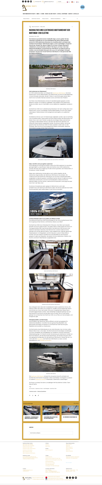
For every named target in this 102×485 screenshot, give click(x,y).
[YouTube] (76, 478)
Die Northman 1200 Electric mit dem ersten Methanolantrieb (50, 417)
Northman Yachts (36, 18)
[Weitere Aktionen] (72, 26)
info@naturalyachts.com (28, 470)
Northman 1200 (53, 388)
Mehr (64, 18)
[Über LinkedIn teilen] (35, 395)
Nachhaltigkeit (46, 388)
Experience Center (39, 388)
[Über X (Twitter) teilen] (32, 395)
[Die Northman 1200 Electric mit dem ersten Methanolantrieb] (51, 410)
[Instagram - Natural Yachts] (26, 1)
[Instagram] (70, 478)
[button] (77, 18)
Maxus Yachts (45, 18)
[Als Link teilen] (38, 395)
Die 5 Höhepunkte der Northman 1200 (70, 417)
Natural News (26, 18)
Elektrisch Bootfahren (56, 18)
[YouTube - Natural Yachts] (31, 1)
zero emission (32, 388)
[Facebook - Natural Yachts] (28, 1)
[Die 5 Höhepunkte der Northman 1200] (70, 410)
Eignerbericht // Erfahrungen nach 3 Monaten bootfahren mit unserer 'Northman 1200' (32, 417)
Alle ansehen (76, 403)
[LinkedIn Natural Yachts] (23, 1)
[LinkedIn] (67, 478)
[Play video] (51, 204)
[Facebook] (73, 478)
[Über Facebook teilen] (29, 395)
